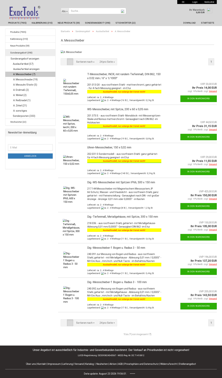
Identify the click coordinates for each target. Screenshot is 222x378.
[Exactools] (32, 12)
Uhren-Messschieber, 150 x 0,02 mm (109, 147)
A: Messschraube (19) (25, 79)
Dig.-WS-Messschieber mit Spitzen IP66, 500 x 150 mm (121, 182)
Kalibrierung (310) (42, 23)
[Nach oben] (212, 373)
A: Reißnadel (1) (22, 100)
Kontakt (41, 364)
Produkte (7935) (17, 23)
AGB (120, 364)
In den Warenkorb (198, 98)
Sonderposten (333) (23, 116)
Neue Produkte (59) (69, 23)
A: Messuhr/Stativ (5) (25, 84)
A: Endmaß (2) (21, 90)
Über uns (31, 364)
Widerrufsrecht (169, 364)
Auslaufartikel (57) (22, 63)
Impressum (54, 364)
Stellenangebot (187, 364)
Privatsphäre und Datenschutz (141, 364)
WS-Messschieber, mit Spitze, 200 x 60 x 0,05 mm (117, 109)
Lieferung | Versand (73, 364)
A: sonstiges (20, 110)
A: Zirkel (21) (20, 105)
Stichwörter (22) (126, 23)
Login (194, 2)
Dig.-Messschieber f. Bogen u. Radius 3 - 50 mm (116, 247)
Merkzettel (208, 2)
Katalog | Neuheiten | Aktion (101, 364)
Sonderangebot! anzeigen (25, 58)
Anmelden (30, 156)
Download (189, 23)
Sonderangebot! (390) (97, 23)
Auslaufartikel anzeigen (26, 69)
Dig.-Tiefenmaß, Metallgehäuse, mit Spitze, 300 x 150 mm (122, 216)
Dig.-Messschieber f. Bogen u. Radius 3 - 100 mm (117, 282)
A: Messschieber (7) (24, 74)
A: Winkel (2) (20, 95)
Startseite (207, 23)
